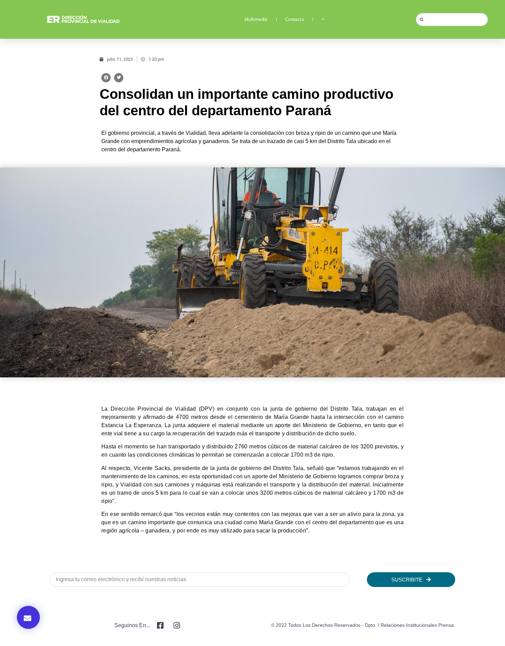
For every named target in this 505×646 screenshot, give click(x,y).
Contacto (294, 19)
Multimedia (256, 19)
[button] (106, 77)
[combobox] (452, 19)
